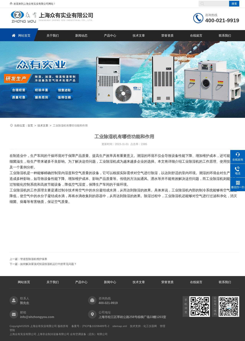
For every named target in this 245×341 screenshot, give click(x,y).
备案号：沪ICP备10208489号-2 (90, 326)
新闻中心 (110, 282)
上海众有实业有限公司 (23, 334)
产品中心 (110, 35)
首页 (30, 125)
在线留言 (196, 35)
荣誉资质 (167, 35)
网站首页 (24, 35)
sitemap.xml (119, 326)
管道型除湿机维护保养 (33, 259)
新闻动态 (81, 35)
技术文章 (139, 35)
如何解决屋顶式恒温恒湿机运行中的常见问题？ (48, 264)
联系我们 (225, 35)
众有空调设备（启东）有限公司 (89, 334)
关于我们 (53, 35)
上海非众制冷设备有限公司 (53, 334)
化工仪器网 (150, 326)
